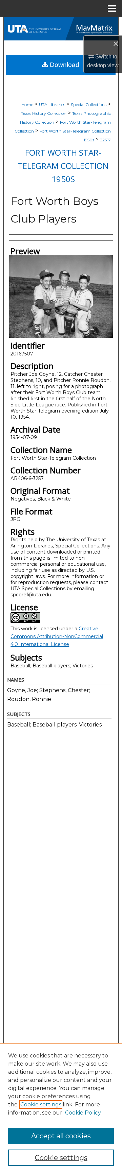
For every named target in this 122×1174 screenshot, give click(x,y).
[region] (61, 1108)
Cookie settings (40, 1104)
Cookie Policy (83, 1112)
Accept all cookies (61, 1136)
